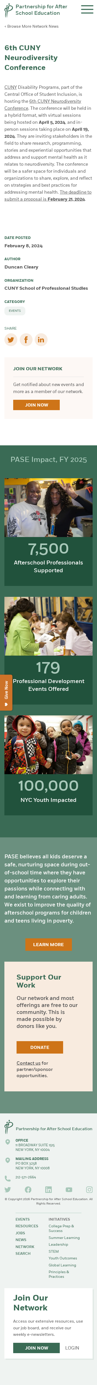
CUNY (10, 87)
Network (25, 1247)
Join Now (36, 405)
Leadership (58, 1245)
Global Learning (62, 1265)
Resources (27, 1226)
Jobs (20, 1233)
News (21, 1240)
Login (72, 1348)
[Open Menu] (87, 9)
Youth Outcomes (63, 1258)
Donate (39, 1048)
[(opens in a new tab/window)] (7, 1189)
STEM (54, 1252)
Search (23, 1254)
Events (15, 311)
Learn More (48, 945)
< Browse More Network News (31, 27)
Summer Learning (64, 1238)
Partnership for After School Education (41, 10)
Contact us (29, 1063)
